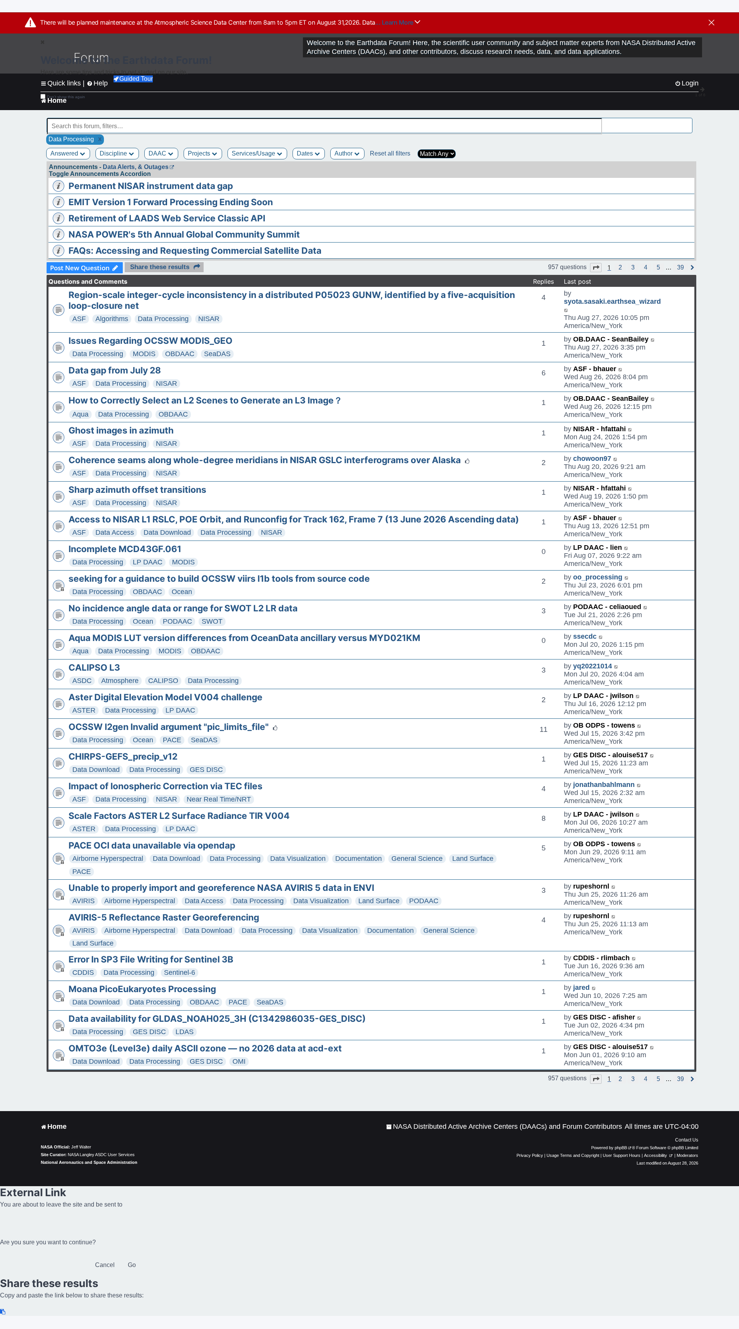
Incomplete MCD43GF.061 (125, 549)
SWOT (212, 621)
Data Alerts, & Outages (136, 167)
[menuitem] (504, 1126)
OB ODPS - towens (604, 725)
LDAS (185, 1032)
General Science (417, 858)
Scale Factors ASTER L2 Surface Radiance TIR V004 (179, 815)
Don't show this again (66, 97)
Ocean (182, 592)
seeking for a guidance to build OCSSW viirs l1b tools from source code (219, 578)
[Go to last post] (566, 310)
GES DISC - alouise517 (610, 755)
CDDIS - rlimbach (601, 958)
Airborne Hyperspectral (107, 858)
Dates (305, 153)
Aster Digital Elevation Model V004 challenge (165, 697)
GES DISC (206, 769)
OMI (239, 1061)
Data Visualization (298, 858)
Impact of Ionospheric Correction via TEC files (165, 786)
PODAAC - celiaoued (607, 607)
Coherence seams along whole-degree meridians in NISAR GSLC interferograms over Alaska (265, 460)
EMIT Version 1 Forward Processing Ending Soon (171, 202)
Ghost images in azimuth (121, 430)
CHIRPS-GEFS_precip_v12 (123, 756)
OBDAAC (179, 354)
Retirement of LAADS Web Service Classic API (167, 218)
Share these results (159, 267)
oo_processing (597, 577)
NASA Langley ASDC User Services (101, 1154)
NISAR (208, 319)
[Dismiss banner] (711, 23)
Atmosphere (120, 681)
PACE (172, 740)
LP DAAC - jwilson (603, 696)
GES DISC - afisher (604, 1017)
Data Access (114, 532)
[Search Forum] (687, 122)
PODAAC (177, 621)
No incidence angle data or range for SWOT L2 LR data (183, 608)
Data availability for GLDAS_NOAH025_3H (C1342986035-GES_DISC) (217, 1018)
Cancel (105, 1265)
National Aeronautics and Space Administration (89, 1162)
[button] (596, 267)
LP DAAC (147, 562)
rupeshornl (591, 886)
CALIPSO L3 (94, 667)
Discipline (114, 153)
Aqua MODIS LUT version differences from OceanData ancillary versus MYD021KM (244, 638)
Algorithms (111, 319)
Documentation (358, 858)
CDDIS (83, 972)
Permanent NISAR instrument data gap (151, 186)
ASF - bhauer (594, 369)
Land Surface (472, 858)
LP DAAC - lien (597, 547)
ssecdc (585, 636)
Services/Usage (254, 153)
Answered (65, 153)
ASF (79, 319)
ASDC (82, 681)
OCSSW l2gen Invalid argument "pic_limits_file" (169, 726)
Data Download (167, 532)
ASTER (83, 710)
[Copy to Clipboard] (3, 1312)
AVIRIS (83, 901)
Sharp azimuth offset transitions (137, 489)
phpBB (621, 1147)
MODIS (144, 354)
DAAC (158, 153)
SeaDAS (217, 354)
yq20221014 (592, 666)
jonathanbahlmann (604, 784)
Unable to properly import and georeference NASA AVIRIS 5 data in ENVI (221, 887)
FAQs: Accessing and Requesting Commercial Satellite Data (195, 250)
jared (581, 987)
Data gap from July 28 (115, 370)
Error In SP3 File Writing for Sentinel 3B (151, 959)
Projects (200, 153)
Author (344, 153)
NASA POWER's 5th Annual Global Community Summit (184, 234)
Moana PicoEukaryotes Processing (142, 989)
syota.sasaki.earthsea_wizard (612, 301)
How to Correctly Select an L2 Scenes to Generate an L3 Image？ (206, 400)
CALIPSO (163, 681)
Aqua (80, 414)
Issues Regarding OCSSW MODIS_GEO (150, 340)
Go (132, 1265)
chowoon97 (592, 458)
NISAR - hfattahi (599, 429)
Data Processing (163, 319)
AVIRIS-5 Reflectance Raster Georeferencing (164, 917)
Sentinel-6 (179, 972)
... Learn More (395, 22)
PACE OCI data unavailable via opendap (152, 845)
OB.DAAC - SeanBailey (611, 339)
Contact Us (686, 1140)
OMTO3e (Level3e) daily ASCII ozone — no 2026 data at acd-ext (205, 1048)
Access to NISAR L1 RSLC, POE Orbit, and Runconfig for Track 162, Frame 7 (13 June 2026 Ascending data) (294, 519)
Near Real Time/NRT (219, 799)
